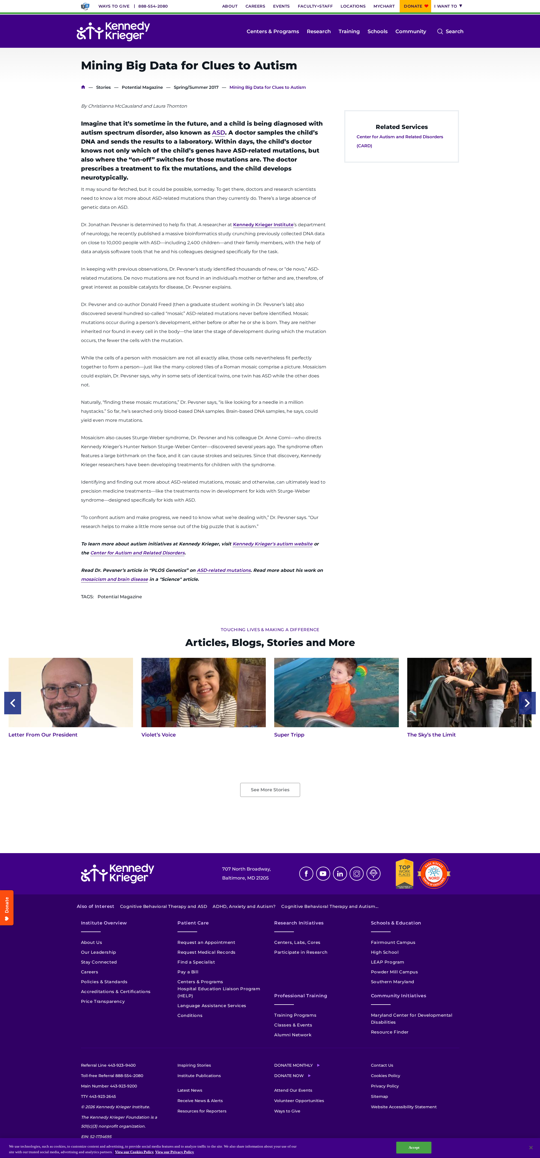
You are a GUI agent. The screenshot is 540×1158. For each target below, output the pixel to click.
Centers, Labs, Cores (297, 942)
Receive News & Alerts (200, 1100)
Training (349, 31)
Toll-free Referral (112, 1075)
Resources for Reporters (201, 1111)
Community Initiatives (398, 995)
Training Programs (295, 1015)
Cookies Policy (385, 1075)
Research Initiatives (299, 923)
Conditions (189, 1015)
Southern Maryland (392, 981)
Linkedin (340, 874)
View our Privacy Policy (174, 1152)
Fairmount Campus (393, 942)
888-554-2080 (153, 6)
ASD (218, 132)
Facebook (306, 874)
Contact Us (382, 1065)
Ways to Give (114, 6)
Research (319, 31)
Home (83, 87)
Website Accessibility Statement (404, 1106)
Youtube (323, 874)
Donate (413, 6)
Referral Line (108, 1065)
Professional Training (300, 995)
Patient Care (193, 923)
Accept (414, 1147)
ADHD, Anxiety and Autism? (244, 906)
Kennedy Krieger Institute (263, 224)
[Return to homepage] (113, 31)
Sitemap (379, 1096)
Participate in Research (301, 952)
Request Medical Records (206, 952)
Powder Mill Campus (394, 972)
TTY (98, 1096)
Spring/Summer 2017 (196, 87)
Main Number (109, 1086)
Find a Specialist (196, 962)
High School (385, 952)
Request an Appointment (206, 942)
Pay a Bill (187, 972)
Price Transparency (103, 1001)
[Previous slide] (12, 703)
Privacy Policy (385, 1086)
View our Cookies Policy (134, 1152)
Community (410, 31)
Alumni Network (292, 1034)
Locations (353, 6)
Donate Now (289, 1075)
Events (281, 6)
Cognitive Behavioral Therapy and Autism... (329, 906)
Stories (103, 87)
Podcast (373, 874)
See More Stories (270, 789)
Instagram (357, 874)
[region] (270, 1148)
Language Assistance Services (211, 1005)
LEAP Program (387, 962)
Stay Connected (99, 962)
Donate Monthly (293, 1065)
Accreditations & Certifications (116, 991)
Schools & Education (396, 923)
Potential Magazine (142, 87)
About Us (91, 942)
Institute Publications (199, 1075)
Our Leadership (98, 952)
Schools (378, 31)
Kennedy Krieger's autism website (272, 544)
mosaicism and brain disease (114, 579)
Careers (256, 6)
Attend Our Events (293, 1090)
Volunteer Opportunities (299, 1100)
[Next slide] (527, 703)
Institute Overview (104, 923)
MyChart (384, 6)
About (230, 6)
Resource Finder (390, 1032)
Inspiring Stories (194, 1065)
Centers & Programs (273, 31)
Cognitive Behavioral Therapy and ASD (163, 906)
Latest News (189, 1090)
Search (455, 32)
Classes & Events (293, 1025)
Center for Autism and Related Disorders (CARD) (400, 141)
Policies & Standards (104, 981)
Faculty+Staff (315, 6)
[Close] (531, 1147)
